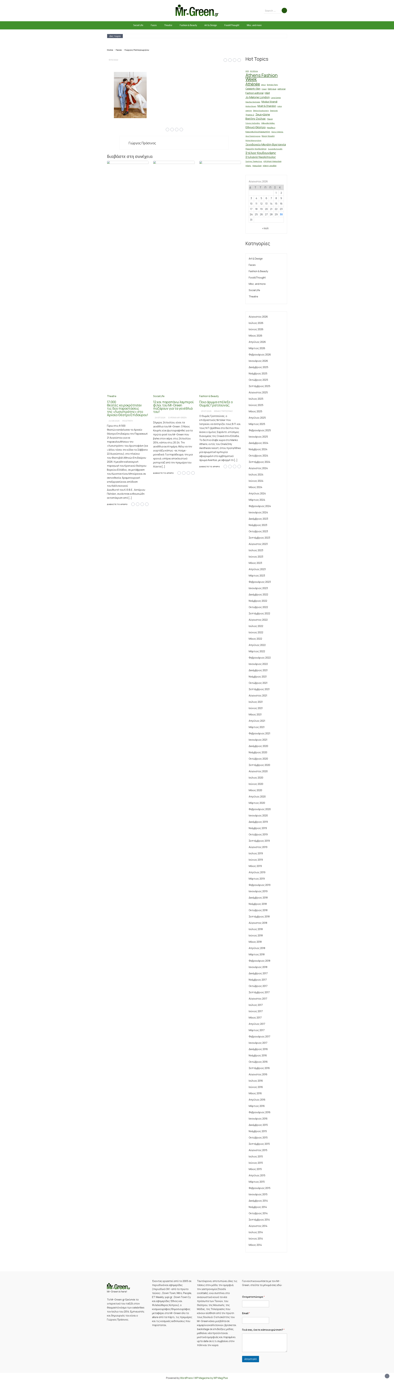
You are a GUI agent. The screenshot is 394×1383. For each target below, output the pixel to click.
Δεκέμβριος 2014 (258, 1200)
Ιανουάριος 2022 (258, 664)
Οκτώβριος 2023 (258, 531)
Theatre (168, 25)
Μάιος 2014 (255, 1245)
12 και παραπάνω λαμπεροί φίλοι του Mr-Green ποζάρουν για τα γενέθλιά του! (173, 407)
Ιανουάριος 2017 (258, 1042)
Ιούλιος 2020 (256, 777)
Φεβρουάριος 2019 (259, 885)
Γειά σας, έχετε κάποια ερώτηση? (263, 1329)
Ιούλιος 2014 (256, 1232)
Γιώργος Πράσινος (142, 143)
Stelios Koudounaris (261, 111)
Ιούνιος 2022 (256, 632)
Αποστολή (250, 1359)
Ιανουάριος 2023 (258, 588)
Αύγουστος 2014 (258, 1226)
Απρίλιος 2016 (257, 1099)
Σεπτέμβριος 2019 (259, 840)
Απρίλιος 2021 (257, 720)
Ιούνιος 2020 (256, 784)
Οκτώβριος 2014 (258, 1213)
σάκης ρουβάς (270, 165)
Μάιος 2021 (255, 714)
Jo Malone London (257, 97)
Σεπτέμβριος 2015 (259, 1144)
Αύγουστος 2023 (258, 544)
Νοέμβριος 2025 (258, 373)
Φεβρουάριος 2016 (259, 1112)
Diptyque (272, 88)
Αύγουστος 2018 (258, 923)
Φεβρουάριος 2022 (260, 657)
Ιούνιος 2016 (256, 1087)
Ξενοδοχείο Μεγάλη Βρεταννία (265, 144)
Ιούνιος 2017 (256, 1011)
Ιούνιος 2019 (256, 859)
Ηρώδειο (271, 127)
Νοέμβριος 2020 (258, 752)
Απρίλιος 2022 (257, 645)
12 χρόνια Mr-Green (177, 417)
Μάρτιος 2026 (257, 348)
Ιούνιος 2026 (256, 329)
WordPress (186, 1378)
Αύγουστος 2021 (258, 695)
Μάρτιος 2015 (257, 1181)
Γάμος (270, 119)
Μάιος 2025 (255, 411)
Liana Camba (276, 98)
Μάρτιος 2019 (257, 878)
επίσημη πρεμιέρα (272, 161)
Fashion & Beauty (188, 25)
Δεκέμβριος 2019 (258, 821)
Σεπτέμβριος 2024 (259, 462)
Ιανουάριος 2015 (258, 1194)
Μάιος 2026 (255, 335)
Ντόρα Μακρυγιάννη (253, 140)
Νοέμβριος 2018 (258, 904)
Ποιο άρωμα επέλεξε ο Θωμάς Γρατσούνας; (216, 403)
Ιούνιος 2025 (256, 405)
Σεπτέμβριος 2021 (259, 689)
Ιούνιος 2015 (256, 1162)
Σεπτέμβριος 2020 (259, 765)
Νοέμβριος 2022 (258, 600)
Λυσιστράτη (127, 421)
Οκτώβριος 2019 (258, 834)
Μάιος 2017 (255, 1017)
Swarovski (274, 111)
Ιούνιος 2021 (256, 708)
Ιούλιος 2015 (256, 1156)
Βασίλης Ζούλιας (255, 118)
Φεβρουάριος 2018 (259, 960)
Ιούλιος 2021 (256, 702)
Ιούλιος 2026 (256, 323)
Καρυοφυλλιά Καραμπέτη (257, 131)
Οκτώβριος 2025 (258, 379)
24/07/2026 (160, 417)
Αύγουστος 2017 (258, 998)
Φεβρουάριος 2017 (259, 1036)
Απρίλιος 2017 (257, 1024)
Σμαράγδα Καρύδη (275, 149)
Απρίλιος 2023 (257, 569)
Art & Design (210, 25)
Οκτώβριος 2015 (258, 1137)
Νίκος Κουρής (268, 136)
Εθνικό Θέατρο (255, 127)
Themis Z (249, 114)
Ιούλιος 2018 (256, 929)
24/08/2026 (114, 421)
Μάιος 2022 (255, 638)
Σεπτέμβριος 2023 (259, 537)
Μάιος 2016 (255, 1093)
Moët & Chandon (266, 106)
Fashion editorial (254, 93)
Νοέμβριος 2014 (258, 1207)
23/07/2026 (206, 411)
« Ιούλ (265, 228)
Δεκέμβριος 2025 (258, 367)
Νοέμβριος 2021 (258, 676)
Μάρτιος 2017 (257, 1030)
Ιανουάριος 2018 (258, 967)
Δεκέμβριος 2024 (258, 443)
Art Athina (254, 71)
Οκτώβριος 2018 (258, 910)
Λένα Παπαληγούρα (252, 136)
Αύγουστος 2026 (258, 316)
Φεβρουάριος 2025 (260, 430)
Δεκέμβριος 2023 (258, 518)
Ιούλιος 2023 (256, 550)
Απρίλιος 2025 (257, 417)
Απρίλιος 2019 (257, 872)
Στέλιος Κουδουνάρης (260, 153)
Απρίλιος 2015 (257, 1175)
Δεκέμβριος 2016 (258, 1049)
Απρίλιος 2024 (257, 493)
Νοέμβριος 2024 (258, 449)
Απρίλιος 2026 (257, 342)
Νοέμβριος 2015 (258, 1131)
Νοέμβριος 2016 (258, 1055)
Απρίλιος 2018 (257, 948)
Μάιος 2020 (255, 790)
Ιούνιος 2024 (256, 481)
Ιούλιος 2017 (256, 1005)
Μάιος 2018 (255, 941)
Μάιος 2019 (255, 866)
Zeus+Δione (262, 114)
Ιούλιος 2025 (256, 398)
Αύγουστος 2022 (258, 619)
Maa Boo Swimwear (252, 102)
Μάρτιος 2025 (257, 424)
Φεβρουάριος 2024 (260, 506)
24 (251, 214)
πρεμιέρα (256, 165)
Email (246, 1313)
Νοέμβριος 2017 (258, 979)
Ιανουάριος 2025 (258, 436)
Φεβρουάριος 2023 (260, 582)
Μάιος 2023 (255, 563)
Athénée (252, 84)
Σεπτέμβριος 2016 (259, 1068)
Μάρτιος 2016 (257, 1106)
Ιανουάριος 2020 (258, 815)
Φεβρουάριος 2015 (259, 1188)
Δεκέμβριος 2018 (258, 897)
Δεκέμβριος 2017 (258, 973)
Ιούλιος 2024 (256, 474)
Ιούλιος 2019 (256, 853)
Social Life (138, 25)
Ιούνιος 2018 (256, 935)
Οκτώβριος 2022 (258, 607)
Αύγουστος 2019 (258, 847)
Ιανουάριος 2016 (258, 1118)
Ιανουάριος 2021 (258, 739)
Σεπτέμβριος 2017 (259, 992)
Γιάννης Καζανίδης (252, 123)
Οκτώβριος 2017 (258, 986)
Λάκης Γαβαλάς (277, 132)
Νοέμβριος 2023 (258, 525)
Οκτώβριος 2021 (258, 683)
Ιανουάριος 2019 (258, 891)
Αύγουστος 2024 (258, 468)
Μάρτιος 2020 (257, 803)
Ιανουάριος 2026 (258, 361)
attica (263, 85)
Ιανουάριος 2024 (258, 512)
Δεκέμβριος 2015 (258, 1125)
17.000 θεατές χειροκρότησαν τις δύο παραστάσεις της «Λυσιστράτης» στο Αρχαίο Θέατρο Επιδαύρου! (127, 408)
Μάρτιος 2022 (257, 651)
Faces (154, 25)
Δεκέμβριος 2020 (258, 746)
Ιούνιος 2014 (256, 1238)
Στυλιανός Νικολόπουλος (260, 157)
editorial (281, 88)
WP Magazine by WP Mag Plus (211, 1378)
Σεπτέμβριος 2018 (259, 916)
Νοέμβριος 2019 (258, 828)
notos (279, 106)
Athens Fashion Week (261, 77)
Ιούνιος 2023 (256, 556)
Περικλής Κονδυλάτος (256, 148)
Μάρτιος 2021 (257, 727)
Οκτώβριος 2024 (258, 455)
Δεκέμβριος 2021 (258, 670)
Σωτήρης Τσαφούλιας (253, 161)
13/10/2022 (113, 60)
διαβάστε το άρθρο (117, 504)
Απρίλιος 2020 (257, 796)
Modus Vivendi (269, 101)
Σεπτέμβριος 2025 (259, 386)
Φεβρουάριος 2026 (260, 354)
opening (248, 111)
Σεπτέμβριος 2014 (259, 1219)
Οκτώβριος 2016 (258, 1061)
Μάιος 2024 (255, 487)
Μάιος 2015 (255, 1169)
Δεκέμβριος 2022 (258, 594)
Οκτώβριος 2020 (258, 758)
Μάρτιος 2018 (257, 954)
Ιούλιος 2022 (256, 626)
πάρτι (248, 165)
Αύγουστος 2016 (258, 1074)
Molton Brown (250, 106)
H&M (267, 93)
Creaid (264, 89)
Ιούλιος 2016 (256, 1080)
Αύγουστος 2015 (258, 1150)
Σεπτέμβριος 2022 (259, 613)
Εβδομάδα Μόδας (268, 123)
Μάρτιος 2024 (257, 499)
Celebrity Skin (252, 88)
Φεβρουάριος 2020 (260, 809)
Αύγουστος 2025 (258, 392)
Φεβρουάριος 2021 (259, 733)
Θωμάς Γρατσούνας (223, 411)
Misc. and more (254, 25)
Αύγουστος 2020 (258, 771)
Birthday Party (272, 85)
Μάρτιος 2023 (257, 575)
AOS (247, 71)
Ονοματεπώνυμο (253, 1296)
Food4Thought (231, 25)
